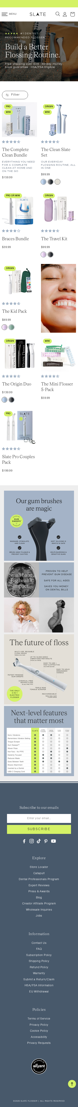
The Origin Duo (16, 383)
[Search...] (58, 14)
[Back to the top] (72, 1084)
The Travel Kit (54, 238)
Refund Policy (39, 967)
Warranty (39, 973)
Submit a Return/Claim (38, 979)
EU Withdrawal (39, 991)
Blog (39, 897)
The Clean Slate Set (55, 152)
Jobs (39, 916)
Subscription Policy (39, 955)
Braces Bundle (15, 238)
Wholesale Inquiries (39, 910)
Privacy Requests (39, 1043)
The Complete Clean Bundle (15, 152)
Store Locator (39, 867)
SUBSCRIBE (39, 829)
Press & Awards (39, 891)
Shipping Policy (39, 961)
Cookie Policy (39, 1031)
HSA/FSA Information (39, 985)
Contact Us (39, 943)
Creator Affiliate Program (39, 903)
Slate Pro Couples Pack (18, 459)
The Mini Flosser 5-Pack (57, 386)
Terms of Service (39, 1019)
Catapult (39, 873)
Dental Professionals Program (39, 879)
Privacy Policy (39, 1025)
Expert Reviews (39, 885)
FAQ (39, 949)
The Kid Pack (14, 311)
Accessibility (39, 1037)
